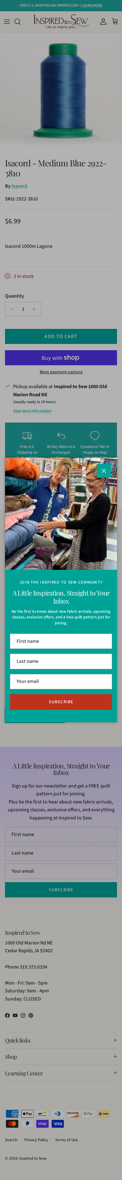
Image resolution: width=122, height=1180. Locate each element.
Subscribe (61, 702)
